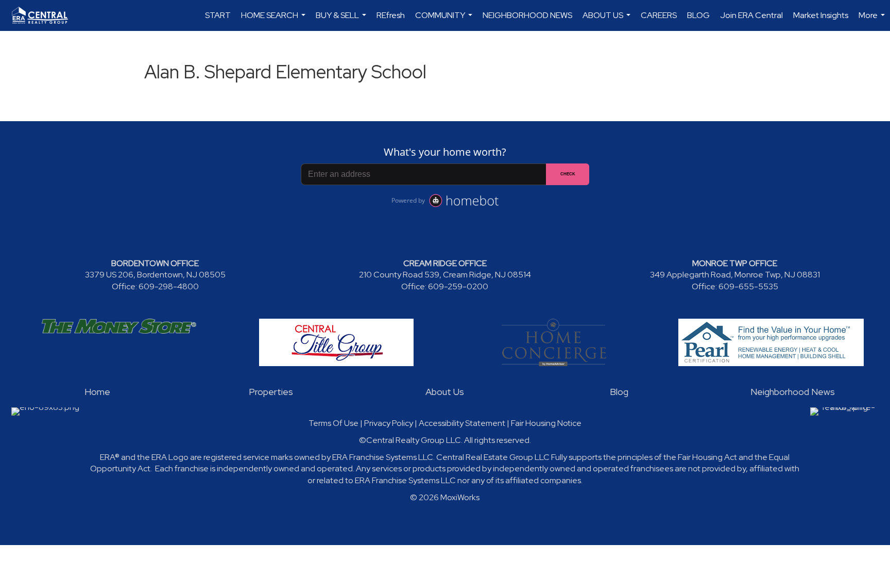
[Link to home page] (45, 15)
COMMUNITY (445, 20)
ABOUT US (608, 20)
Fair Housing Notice (546, 423)
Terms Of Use (333, 423)
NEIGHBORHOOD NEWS (527, 15)
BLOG (698, 15)
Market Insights (820, 15)
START (218, 15)
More (873, 20)
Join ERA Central (751, 15)
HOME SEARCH (274, 20)
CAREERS (659, 15)
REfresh (390, 15)
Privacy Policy (388, 423)
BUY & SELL (342, 20)
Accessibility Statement (462, 423)
